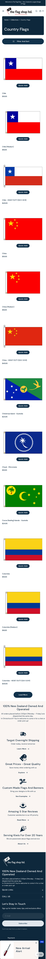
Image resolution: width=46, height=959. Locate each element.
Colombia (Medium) (9, 626)
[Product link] (22, 84)
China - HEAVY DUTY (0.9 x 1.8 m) (14, 367)
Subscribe (22, 923)
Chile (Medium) (8, 159)
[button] (3, 11)
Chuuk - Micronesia (9, 470)
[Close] (36, 943)
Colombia (6, 574)
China (4, 263)
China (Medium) (8, 315)
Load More (22, 692)
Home (6, 36)
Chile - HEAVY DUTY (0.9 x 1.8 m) (14, 211)
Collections (14, 36)
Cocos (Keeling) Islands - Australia (15, 522)
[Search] (35, 11)
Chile (4, 108)
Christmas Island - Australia (12, 418)
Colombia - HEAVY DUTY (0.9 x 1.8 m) (16, 677)
